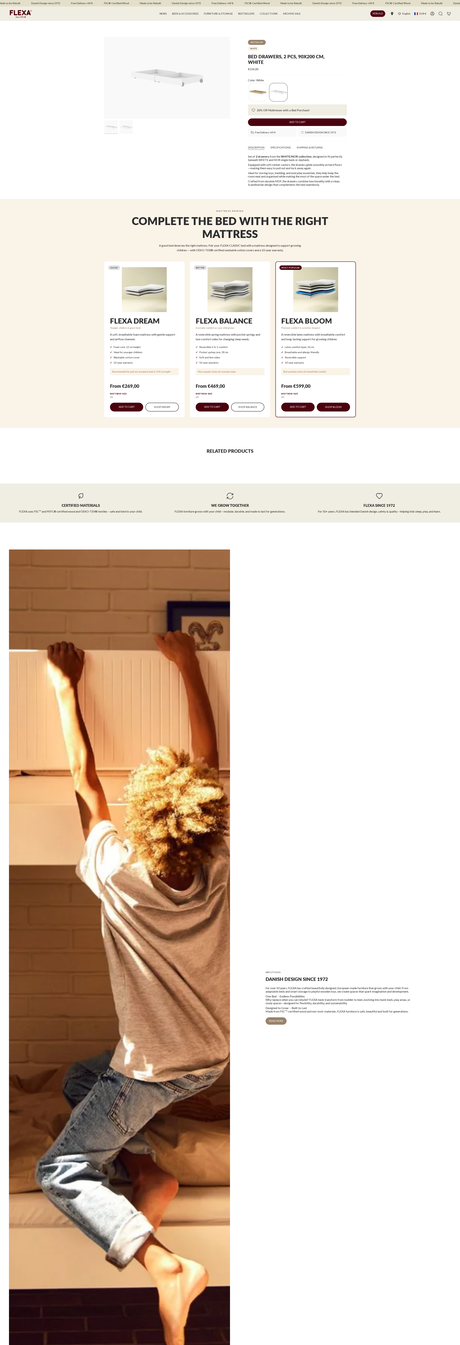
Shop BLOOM (333, 407)
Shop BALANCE (247, 407)
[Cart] (449, 14)
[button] (185, 13)
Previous (104, 77)
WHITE (253, 48)
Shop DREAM (162, 407)
